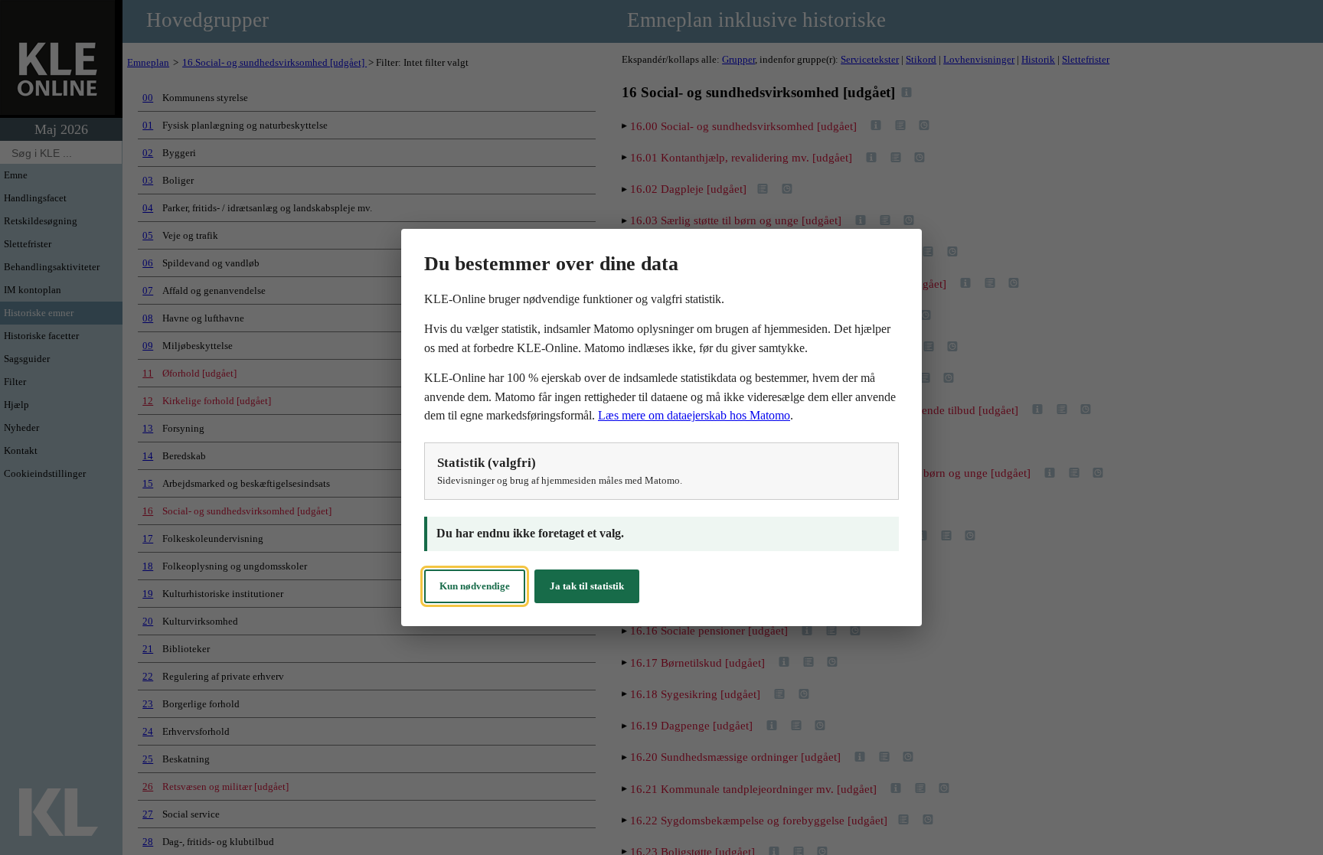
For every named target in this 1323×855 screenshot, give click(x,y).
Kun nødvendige (474, 586)
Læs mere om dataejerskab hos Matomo (694, 415)
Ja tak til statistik (587, 586)
